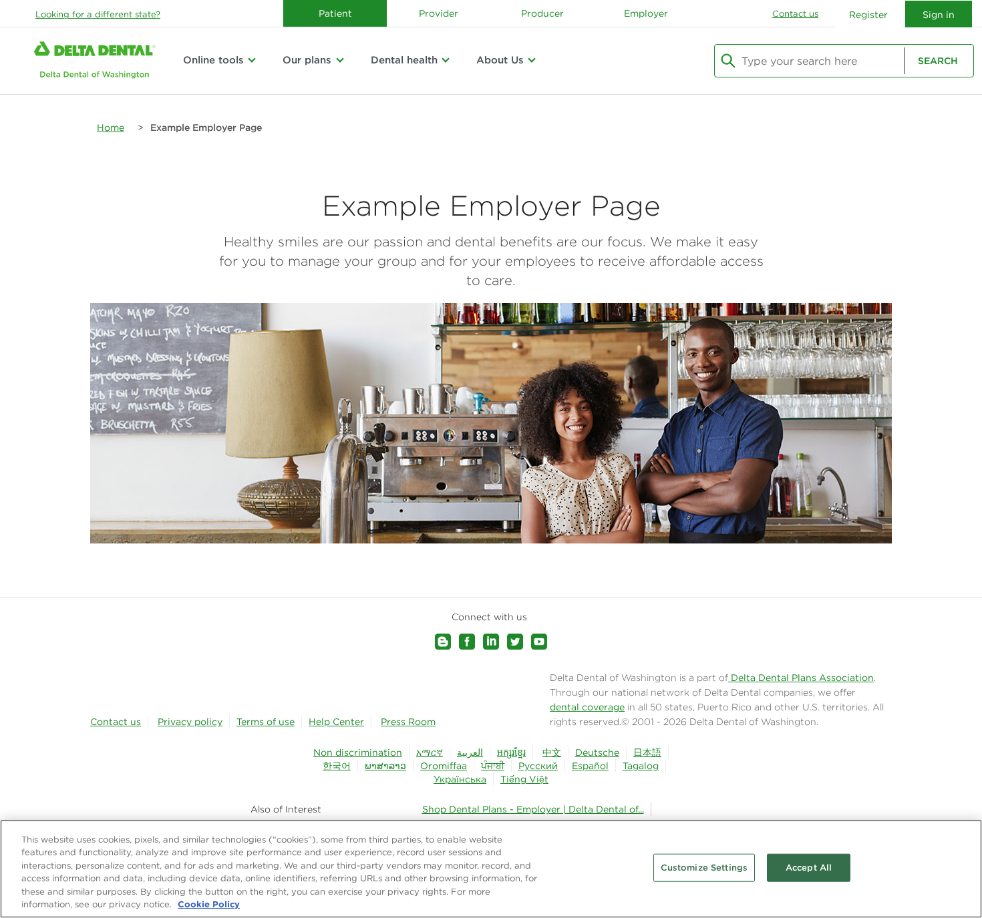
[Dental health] (445, 60)
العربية (470, 752)
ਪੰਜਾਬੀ (492, 766)
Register (868, 15)
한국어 (337, 766)
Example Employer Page (206, 128)
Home (110, 128)
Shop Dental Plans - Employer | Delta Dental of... (533, 809)
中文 (551, 752)
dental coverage (587, 707)
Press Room (408, 722)
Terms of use (265, 722)
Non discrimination (357, 752)
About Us (500, 59)
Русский (538, 766)
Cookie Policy (209, 904)
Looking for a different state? (97, 14)
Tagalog (641, 766)
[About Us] (531, 60)
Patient (335, 13)
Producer (542, 13)
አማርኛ (429, 752)
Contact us (795, 13)
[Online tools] (252, 60)
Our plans (307, 59)
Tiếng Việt (524, 779)
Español (590, 766)
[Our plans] (339, 60)
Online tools (213, 59)
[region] (491, 869)
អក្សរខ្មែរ (511, 752)
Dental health (404, 59)
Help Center (336, 722)
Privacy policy (190, 722)
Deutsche (597, 752)
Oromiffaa (443, 766)
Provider (438, 13)
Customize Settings (704, 867)
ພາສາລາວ (385, 766)
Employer (646, 13)
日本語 (647, 752)
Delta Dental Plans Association (801, 678)
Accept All (809, 867)
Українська (460, 779)
